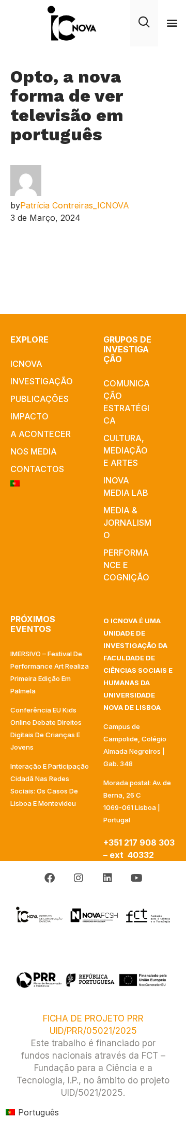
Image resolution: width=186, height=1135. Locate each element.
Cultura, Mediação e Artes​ (125, 450)
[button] (172, 22)
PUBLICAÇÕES (39, 399)
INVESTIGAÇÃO (41, 381)
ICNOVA (26, 364)
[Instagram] (78, 878)
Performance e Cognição (126, 564)
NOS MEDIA (33, 451)
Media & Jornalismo (127, 522)
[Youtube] (136, 878)
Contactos (37, 469)
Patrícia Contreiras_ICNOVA (74, 205)
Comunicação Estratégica (126, 402)
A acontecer (40, 434)
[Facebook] (49, 878)
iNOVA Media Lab (125, 486)
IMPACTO (29, 416)
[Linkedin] (107, 878)
